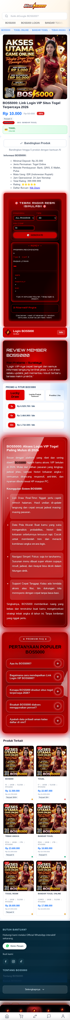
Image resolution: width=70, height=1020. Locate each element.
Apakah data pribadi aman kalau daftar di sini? (29, 721)
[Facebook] (5, 962)
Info (61, 333)
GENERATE (35, 235)
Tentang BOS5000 (13, 976)
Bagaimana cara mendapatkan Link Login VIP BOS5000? (30, 677)
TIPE (38, 213)
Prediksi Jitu (54, 396)
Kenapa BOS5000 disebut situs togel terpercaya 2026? (31, 692)
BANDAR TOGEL (54, 22)
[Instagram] (13, 962)
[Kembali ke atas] (63, 997)
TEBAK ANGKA (58, 30)
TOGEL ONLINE (21, 30)
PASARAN (18, 213)
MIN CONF (18, 224)
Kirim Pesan (17, 946)
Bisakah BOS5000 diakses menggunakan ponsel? (25, 706)
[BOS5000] (34, 5)
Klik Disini (35, 188)
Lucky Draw (15, 395)
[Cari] (6, 16)
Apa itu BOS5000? (20, 663)
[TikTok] (21, 962)
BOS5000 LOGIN (30, 22)
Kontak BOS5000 (12, 981)
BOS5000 (10, 22)
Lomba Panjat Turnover (35, 396)
